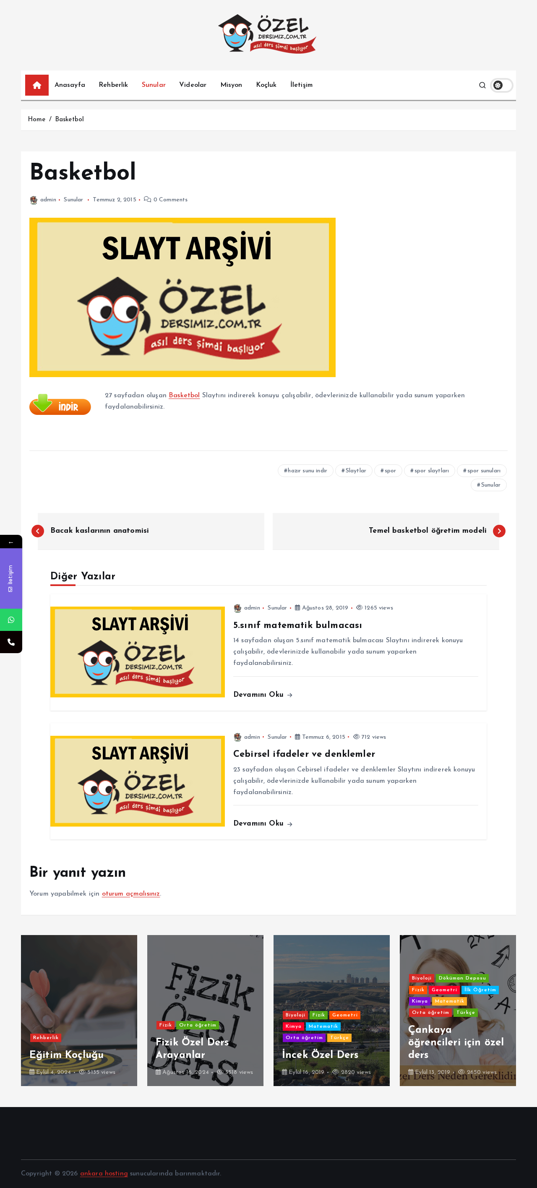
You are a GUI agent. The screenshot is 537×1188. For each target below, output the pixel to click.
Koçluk (266, 85)
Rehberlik (113, 85)
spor (390, 471)
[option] (79, 1010)
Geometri (345, 1015)
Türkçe (339, 1037)
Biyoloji (295, 1015)
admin (48, 200)
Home (37, 120)
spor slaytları (431, 471)
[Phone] (11, 642)
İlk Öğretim (480, 990)
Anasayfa (70, 85)
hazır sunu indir (307, 471)
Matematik (323, 1026)
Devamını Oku (259, 694)
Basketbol (69, 120)
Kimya (294, 1026)
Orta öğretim (197, 1025)
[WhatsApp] (11, 620)
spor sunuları (484, 471)
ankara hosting (104, 1173)
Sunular (154, 85)
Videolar (192, 85)
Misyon (231, 85)
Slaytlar (356, 471)
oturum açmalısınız (131, 894)
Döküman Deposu (462, 978)
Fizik (165, 1025)
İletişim (301, 85)
